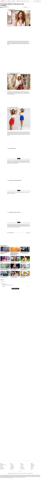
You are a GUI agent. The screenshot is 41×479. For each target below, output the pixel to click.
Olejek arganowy (1, 466)
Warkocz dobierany (32, 466)
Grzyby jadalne (32, 468)
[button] (40, 1)
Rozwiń (18, 158)
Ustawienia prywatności (30, 473)
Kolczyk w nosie (22, 468)
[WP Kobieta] (4, 1)
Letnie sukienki (11, 465)
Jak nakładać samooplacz (2, 468)
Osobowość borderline (33, 465)
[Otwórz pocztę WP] (33, 1)
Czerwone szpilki (22, 466)
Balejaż (21, 465)
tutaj (12, 477)
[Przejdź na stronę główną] (1, 1)
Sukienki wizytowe (12, 468)
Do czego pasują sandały (12, 466)
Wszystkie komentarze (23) (15, 288)
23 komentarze (28, 232)
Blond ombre (1, 465)
